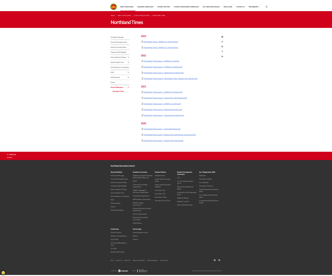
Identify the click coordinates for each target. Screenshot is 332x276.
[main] (166, 85)
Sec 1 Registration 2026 (211, 7)
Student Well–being (117, 252)
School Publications (117, 210)
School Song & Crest (117, 193)
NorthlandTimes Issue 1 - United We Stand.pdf (162, 129)
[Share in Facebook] (221, 50)
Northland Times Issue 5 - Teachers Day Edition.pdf (164, 115)
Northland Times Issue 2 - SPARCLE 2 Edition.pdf (163, 67)
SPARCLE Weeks (183, 198)
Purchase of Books (205, 179)
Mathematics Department (142, 199)
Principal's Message (117, 37)
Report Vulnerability (139, 260)
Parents (135, 239)
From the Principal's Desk (119, 42)
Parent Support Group (140, 232)
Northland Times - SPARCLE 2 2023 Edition (161, 47)
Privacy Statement (152, 260)
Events (113, 82)
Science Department (140, 214)
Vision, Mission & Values (119, 189)
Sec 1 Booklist (204, 182)
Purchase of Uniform (206, 186)
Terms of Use (164, 260)
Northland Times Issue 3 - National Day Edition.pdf (164, 73)
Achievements (115, 203)
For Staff (114, 248)
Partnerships (253, 7)
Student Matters (163, 7)
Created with (114, 270)
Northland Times (118, 91)
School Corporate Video (118, 47)
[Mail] (221, 45)
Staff (112, 200)
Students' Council (183, 201)
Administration (160, 175)
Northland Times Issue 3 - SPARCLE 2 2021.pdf (162, 104)
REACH (126, 260)
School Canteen (116, 232)
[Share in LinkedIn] (221, 55)
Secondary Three (161, 197)
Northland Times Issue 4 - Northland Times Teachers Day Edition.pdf (170, 78)
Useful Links (228, 7)
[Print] (221, 37)
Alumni (135, 236)
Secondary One (160, 190)
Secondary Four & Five (162, 201)
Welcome (202, 175)
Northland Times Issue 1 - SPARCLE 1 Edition (161, 61)
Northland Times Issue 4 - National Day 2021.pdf (163, 109)
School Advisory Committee (120, 67)
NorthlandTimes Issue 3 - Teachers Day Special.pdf (163, 140)
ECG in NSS (114, 239)
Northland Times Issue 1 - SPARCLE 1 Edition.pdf (163, 92)
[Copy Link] (221, 42)
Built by (134, 270)
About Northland (126, 7)
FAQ (112, 260)
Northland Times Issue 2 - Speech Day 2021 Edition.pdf (165, 98)
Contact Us (240, 7)
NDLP (135, 181)
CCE (178, 178)
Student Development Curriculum (186, 7)
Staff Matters (137, 223)
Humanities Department (141, 196)
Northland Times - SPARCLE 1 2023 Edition (161, 42)
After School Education (185, 205)
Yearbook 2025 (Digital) (118, 52)
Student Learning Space (119, 236)
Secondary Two (160, 194)
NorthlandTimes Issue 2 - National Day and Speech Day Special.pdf (170, 135)
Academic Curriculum (145, 7)
